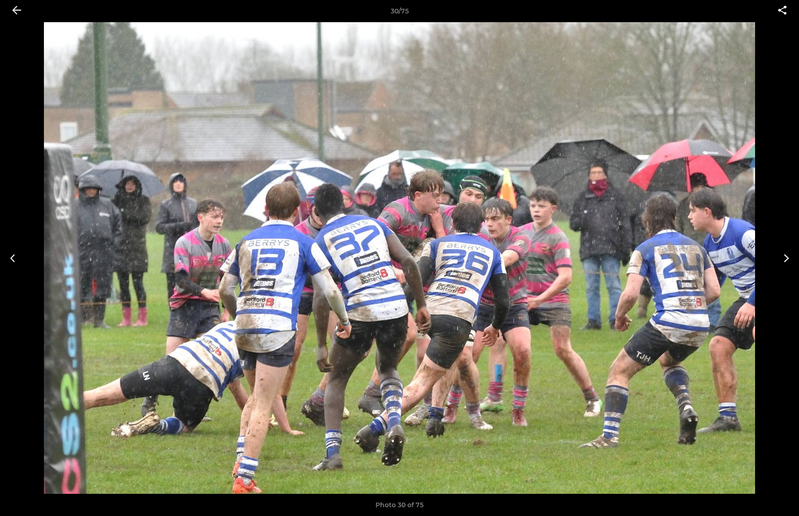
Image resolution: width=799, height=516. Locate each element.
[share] (782, 11)
